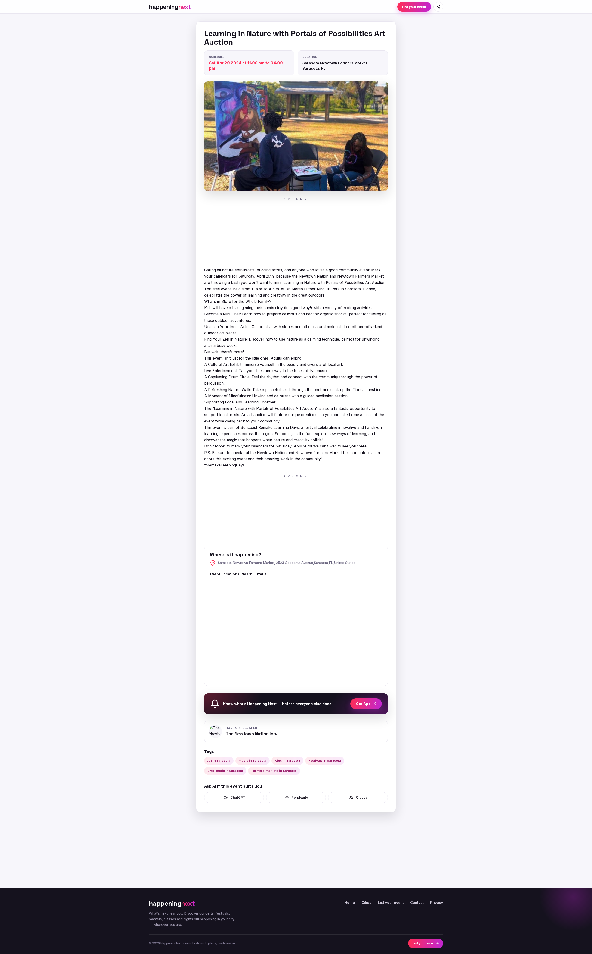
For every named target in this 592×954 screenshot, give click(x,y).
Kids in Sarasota (287, 760)
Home (350, 902)
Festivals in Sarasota (324, 760)
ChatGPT (237, 797)
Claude (362, 797)
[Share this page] (438, 7)
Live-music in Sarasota (225, 771)
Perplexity (300, 797)
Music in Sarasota (252, 760)
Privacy (436, 902)
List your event (414, 7)
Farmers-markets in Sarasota (274, 771)
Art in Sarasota (218, 760)
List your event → (425, 943)
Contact (417, 902)
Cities (366, 902)
